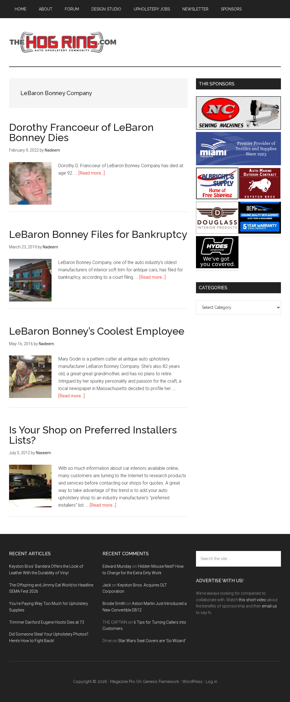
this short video (252, 600)
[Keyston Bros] (259, 197)
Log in (211, 681)
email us (269, 606)
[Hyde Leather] (217, 266)
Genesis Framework (161, 681)
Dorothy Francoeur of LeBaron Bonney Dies (81, 132)
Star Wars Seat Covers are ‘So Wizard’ (152, 640)
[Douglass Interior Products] (217, 232)
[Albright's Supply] (217, 197)
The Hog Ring (63, 42)
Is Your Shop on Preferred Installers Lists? (93, 435)
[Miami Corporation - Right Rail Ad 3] (238, 163)
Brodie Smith (114, 603)
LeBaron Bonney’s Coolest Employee (96, 331)
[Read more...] (91, 173)
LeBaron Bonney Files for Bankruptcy (98, 234)
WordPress (192, 681)
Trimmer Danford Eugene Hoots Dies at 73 (46, 622)
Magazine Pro (122, 681)
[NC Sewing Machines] (238, 128)
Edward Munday (117, 566)
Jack (107, 585)
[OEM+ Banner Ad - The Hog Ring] (259, 232)
